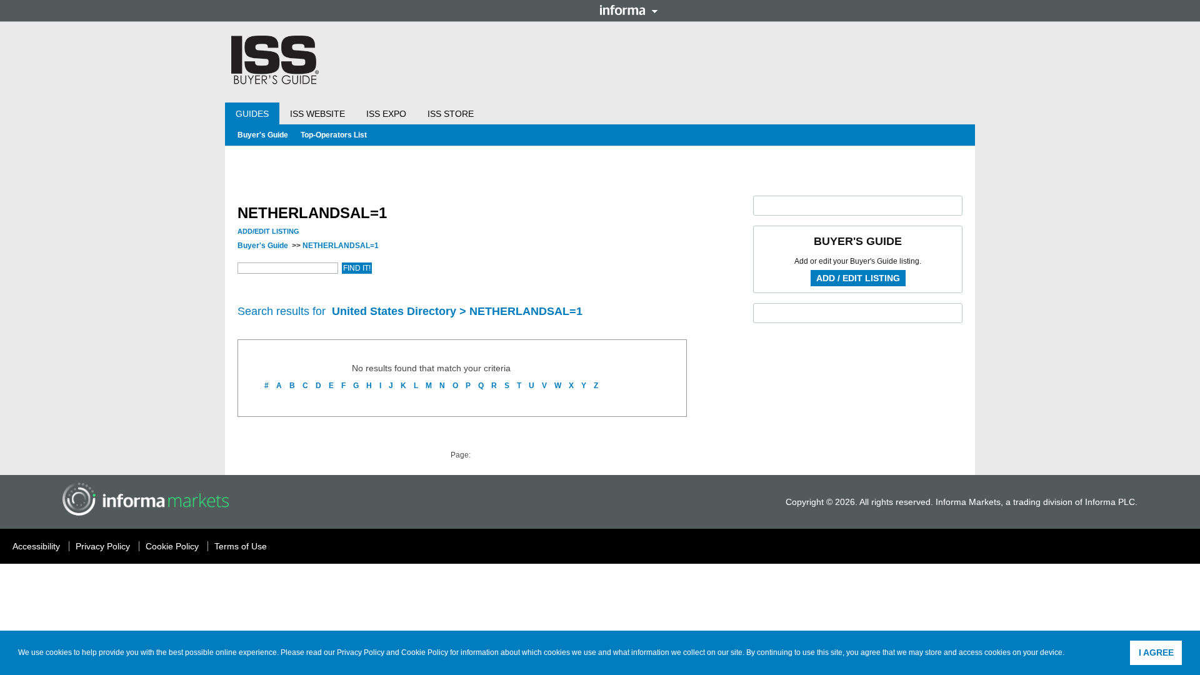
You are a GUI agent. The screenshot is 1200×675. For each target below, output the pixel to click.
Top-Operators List (334, 135)
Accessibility (36, 546)
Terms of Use (240, 546)
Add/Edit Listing (268, 231)
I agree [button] (1156, 653)
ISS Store (451, 114)
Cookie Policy (424, 652)
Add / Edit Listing (858, 278)
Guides (252, 114)
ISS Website (317, 114)
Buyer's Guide (263, 135)
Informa (629, 10)
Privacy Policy (360, 652)
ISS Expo (386, 114)
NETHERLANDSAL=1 (340, 245)
